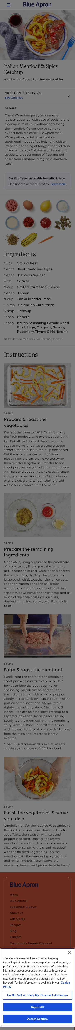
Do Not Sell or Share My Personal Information (37, 995)
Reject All (37, 1007)
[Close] (69, 952)
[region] (37, 987)
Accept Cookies (37, 1018)
